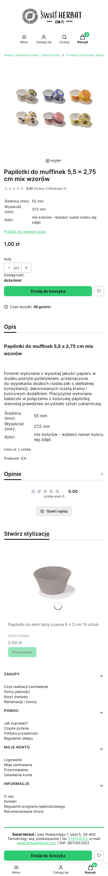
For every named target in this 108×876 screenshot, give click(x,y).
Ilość (8, 259)
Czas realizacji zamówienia (26, 686)
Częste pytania (16, 728)
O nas (9, 796)
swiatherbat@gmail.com (36, 843)
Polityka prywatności (21, 733)
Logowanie (13, 760)
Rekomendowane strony (24, 811)
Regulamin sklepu (18, 738)
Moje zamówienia (18, 765)
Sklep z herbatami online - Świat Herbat (32, 55)
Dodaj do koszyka (48, 291)
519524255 (78, 838)
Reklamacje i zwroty (20, 702)
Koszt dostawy (16, 696)
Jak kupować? (16, 723)
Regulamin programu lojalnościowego (34, 806)
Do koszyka (22, 652)
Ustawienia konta (18, 775)
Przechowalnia (16, 770)
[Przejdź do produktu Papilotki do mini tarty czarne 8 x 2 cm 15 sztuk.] (54, 582)
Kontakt (10, 801)
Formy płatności (17, 691)
